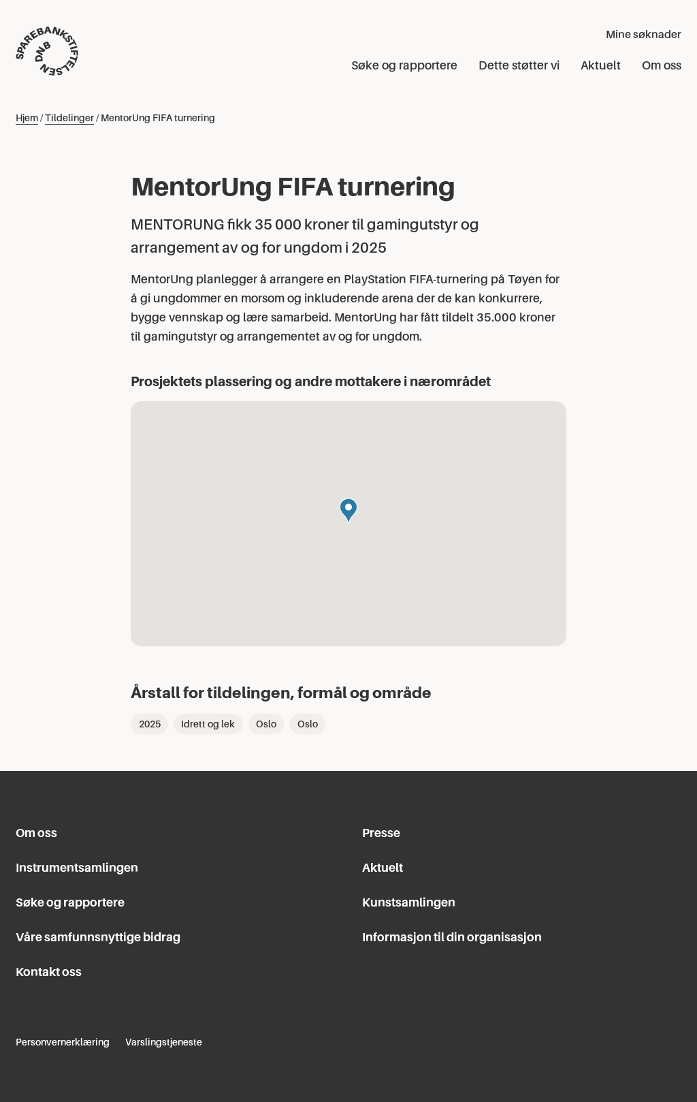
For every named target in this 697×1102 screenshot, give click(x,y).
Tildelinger (69, 117)
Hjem (27, 117)
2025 (150, 724)
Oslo (266, 724)
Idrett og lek (208, 724)
